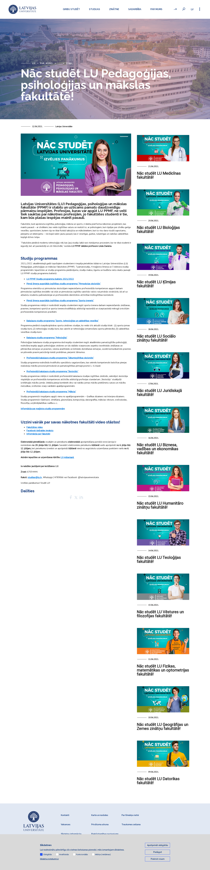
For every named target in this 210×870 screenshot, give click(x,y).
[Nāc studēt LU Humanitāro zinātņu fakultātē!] (163, 478)
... (59, 63)
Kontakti (65, 815)
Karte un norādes (99, 815)
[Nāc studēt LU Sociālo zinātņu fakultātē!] (163, 311)
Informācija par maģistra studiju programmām (43, 408)
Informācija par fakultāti (38, 433)
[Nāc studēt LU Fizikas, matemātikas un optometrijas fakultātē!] (163, 641)
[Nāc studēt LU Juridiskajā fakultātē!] (163, 365)
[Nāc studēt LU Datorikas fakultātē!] (163, 754)
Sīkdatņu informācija (71, 834)
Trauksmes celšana (131, 824)
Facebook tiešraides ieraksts (39, 430)
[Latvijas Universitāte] (22, 9)
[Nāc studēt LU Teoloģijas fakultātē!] (163, 532)
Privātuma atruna (100, 824)
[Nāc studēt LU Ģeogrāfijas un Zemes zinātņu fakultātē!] (163, 699)
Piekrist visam (157, 859)
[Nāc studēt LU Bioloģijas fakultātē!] (163, 202)
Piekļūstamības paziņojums (104, 834)
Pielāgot (157, 852)
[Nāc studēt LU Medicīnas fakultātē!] (163, 148)
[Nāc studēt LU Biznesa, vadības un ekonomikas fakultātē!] (163, 420)
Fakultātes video (34, 427)
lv (192, 9)
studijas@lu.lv (35, 477)
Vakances (65, 824)
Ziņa (69, 63)
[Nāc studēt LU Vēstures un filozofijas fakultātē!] (163, 587)
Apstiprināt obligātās (157, 845)
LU (33, 63)
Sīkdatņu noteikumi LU (49, 859)
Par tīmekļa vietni (130, 815)
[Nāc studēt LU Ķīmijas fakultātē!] (163, 257)
